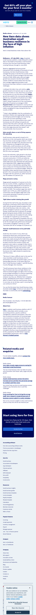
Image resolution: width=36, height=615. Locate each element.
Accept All (18, 612)
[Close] (30, 588)
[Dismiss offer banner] (32, 3)
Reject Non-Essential (18, 608)
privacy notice (15, 599)
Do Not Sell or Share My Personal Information (18, 603)
